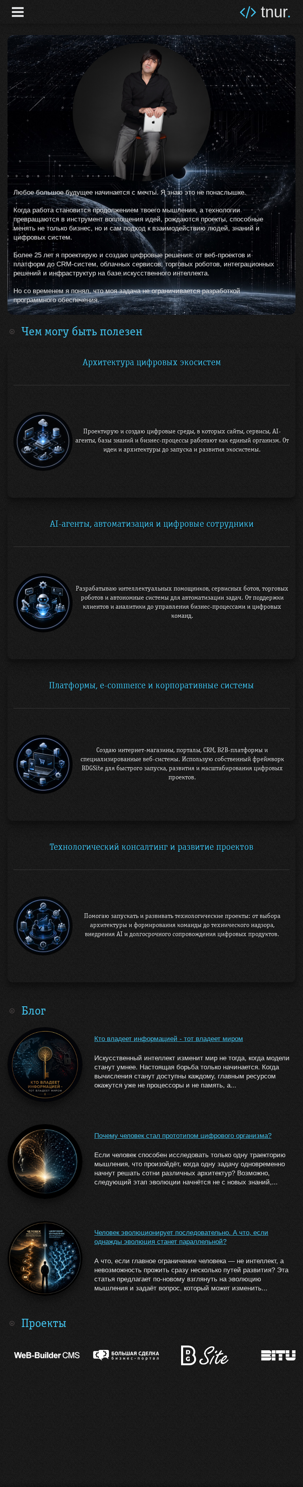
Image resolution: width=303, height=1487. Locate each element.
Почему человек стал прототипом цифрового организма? (182, 1135)
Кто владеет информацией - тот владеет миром (168, 1039)
